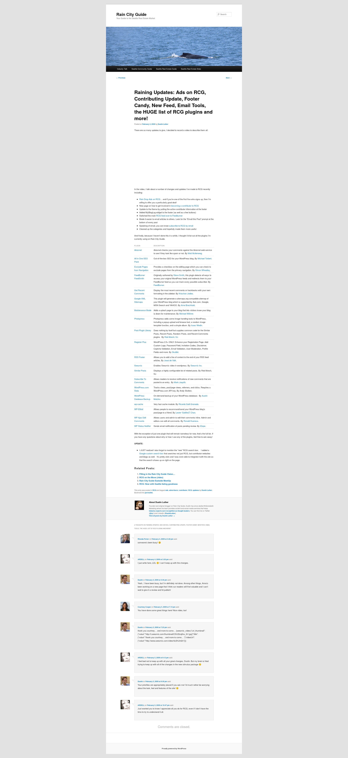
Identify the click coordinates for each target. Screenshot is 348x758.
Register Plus (140, 342)
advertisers (173, 490)
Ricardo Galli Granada (188, 404)
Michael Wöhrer (186, 313)
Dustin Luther (163, 124)
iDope (202, 426)
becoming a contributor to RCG (185, 205)
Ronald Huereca (191, 420)
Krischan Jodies (186, 293)
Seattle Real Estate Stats (191, 69)
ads (166, 490)
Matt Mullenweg (195, 253)
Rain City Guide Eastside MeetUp (155, 480)
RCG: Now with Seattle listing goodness (158, 483)
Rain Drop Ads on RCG (149, 199)
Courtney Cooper (144, 607)
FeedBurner (159, 285)
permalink (149, 492)
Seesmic (138, 365)
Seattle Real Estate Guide (166, 69)
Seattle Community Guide (142, 69)
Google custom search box (151, 453)
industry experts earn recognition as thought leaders (169, 511)
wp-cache (138, 404)
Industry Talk (122, 69)
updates (196, 490)
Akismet (138, 250)
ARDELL (141, 559)
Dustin (140, 580)
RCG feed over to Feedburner (169, 215)
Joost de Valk (170, 360)
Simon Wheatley (202, 270)
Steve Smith (178, 275)
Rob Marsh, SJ (171, 337)
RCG (154, 490)
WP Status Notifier (142, 426)
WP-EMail (138, 409)
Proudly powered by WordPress (174, 748)
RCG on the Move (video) (151, 477)
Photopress (139, 318)
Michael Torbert (204, 258)
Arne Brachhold (188, 305)
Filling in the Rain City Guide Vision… (157, 473)
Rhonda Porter (143, 539)
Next (229, 78)
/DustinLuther (170, 513)
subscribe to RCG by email (181, 225)
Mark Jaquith (180, 382)
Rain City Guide (131, 14)
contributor (183, 490)
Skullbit (175, 352)
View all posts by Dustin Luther (162, 515)
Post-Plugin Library (142, 330)
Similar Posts (140, 370)
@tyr (151, 513)
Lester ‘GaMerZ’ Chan (185, 412)
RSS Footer (139, 357)
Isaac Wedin (196, 325)
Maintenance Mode (142, 310)
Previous (120, 78)
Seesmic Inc (196, 365)
